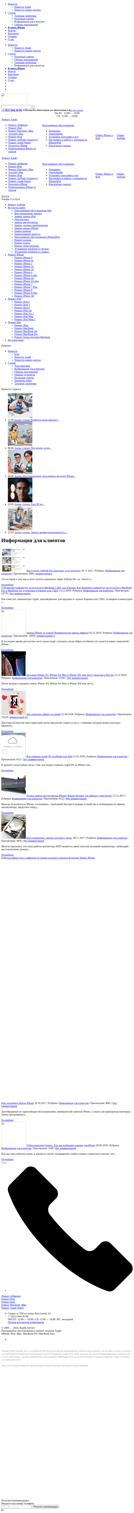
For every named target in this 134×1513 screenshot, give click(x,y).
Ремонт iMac (21, 325)
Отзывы (12, 36)
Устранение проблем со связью (31, 251)
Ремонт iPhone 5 (23, 263)
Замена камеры (22, 231)
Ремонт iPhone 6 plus (25, 275)
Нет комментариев (20, 593)
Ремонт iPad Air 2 (24, 313)
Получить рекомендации (46, 1506)
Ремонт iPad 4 (22, 307)
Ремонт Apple (9, 119)
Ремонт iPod (15, 136)
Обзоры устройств (24, 374)
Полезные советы (24, 18)
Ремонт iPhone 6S (24, 278)
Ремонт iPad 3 (22, 304)
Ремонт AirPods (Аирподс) (23, 139)
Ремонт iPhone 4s (23, 260)
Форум (12, 30)
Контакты (13, 33)
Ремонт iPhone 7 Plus (25, 287)
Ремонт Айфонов (18, 125)
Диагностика (21, 219)
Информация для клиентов (29, 368)
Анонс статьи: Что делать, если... (32, 448)
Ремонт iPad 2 (22, 301)
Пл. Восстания (76, 110)
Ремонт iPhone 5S (24, 269)
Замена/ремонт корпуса (27, 234)
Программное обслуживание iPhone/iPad (37, 237)
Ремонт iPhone (16, 254)
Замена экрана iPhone (26, 228)
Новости (12, 4)
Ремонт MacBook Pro (26, 334)
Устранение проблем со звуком (31, 248)
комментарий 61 (19, 717)
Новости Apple (22, 7)
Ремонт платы (22, 243)
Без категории (16, 340)
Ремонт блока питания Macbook (32, 337)
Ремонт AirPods (16, 204)
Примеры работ (23, 380)
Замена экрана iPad (25, 216)
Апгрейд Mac (15, 133)
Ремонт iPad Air (23, 310)
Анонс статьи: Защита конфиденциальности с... (40, 532)
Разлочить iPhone (17, 145)
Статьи (12, 12)
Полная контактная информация (26, 1322)
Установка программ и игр (63, 136)
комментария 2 (44, 573)
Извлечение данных (60, 145)
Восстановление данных (28, 213)
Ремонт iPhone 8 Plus (25, 293)
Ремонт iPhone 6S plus (26, 281)
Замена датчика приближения (31, 225)
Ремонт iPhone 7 (23, 284)
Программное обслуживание (58, 125)
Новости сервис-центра (27, 10)
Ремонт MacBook (24, 328)
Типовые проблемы (25, 15)
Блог (17, 354)
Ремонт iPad (15, 128)
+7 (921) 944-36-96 (11, 110)
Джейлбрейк (56, 133)
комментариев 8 (46, 635)
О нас (11, 39)
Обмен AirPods (121, 137)
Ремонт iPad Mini (23, 316)
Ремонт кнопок (22, 240)
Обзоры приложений (26, 24)
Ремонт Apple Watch (19, 142)
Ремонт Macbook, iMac (21, 131)
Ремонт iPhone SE (24, 296)
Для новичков (22, 366)
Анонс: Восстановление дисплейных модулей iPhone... (45, 476)
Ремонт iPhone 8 (23, 290)
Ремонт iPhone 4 (23, 257)
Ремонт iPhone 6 (23, 272)
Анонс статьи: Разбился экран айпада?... (36, 419)
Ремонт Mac (14, 322)
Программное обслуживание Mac (33, 210)
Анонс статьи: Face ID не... (29, 504)
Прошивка (54, 131)
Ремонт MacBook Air (25, 331)
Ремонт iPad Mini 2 (24, 319)
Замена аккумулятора (26, 222)
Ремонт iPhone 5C (24, 266)
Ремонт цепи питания (26, 245)
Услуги (5, 196)
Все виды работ (16, 207)
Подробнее (7, 584)
